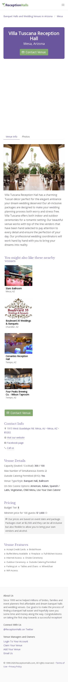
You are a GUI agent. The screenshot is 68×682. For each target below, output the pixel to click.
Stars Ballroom (14, 288)
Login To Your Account (15, 641)
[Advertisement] (34, 96)
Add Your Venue (11, 649)
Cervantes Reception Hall (17, 358)
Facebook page (15, 442)
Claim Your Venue (12, 645)
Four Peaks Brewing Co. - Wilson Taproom (17, 393)
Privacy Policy (15, 666)
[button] (60, 167)
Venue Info (11, 136)
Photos (26, 136)
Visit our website (16, 437)
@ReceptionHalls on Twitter (18, 629)
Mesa (60, 16)
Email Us (8, 653)
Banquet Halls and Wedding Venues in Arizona (27, 16)
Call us (10, 447)
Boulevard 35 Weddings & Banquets (18, 322)
